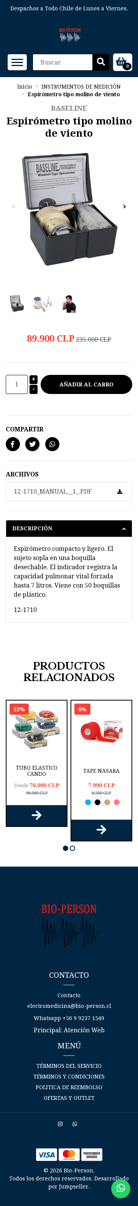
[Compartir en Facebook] (13, 444)
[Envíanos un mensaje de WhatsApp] (120, 1188)
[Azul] (88, 802)
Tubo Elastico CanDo (37, 771)
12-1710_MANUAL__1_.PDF (53, 491)
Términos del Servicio (69, 1066)
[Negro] (97, 802)
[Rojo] (117, 802)
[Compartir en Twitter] (32, 444)
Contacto (69, 995)
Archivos (22, 474)
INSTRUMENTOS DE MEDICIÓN (81, 87)
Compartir (24, 429)
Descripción (32, 528)
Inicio (24, 87)
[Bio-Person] (70, 35)
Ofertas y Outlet (69, 1098)
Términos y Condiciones (69, 1077)
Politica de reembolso (69, 1087)
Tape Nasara (101, 771)
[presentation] (13, 207)
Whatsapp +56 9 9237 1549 (69, 1018)
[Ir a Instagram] (61, 1125)
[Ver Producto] (37, 815)
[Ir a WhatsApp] (75, 1125)
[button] (65, 848)
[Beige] (107, 802)
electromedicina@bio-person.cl (69, 1006)
